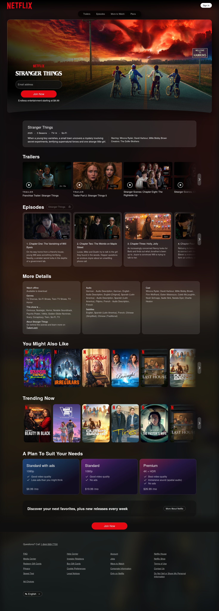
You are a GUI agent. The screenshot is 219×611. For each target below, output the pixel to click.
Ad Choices (28, 581)
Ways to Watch (117, 563)
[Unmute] (185, 99)
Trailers (86, 13)
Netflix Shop (159, 558)
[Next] (199, 179)
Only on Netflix (117, 573)
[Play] (177, 99)
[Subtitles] (201, 99)
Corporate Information (120, 568)
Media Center (29, 558)
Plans (133, 13)
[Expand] (193, 99)
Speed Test (28, 573)
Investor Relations (75, 558)
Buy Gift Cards (74, 563)
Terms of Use (160, 563)
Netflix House (160, 553)
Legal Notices (73, 573)
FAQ (25, 553)
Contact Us (159, 568)
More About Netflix (174, 508)
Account (114, 553)
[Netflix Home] (18, 5)
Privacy (26, 568)
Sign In (206, 5)
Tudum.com (32, 327)
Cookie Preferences (76, 568)
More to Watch (118, 13)
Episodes (100, 13)
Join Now (38, 94)
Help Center (72, 553)
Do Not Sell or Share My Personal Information (170, 575)
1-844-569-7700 (49, 544)
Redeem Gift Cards (32, 563)
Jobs (112, 558)
